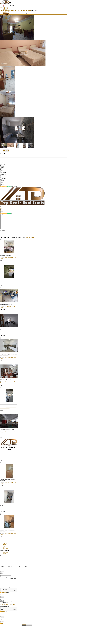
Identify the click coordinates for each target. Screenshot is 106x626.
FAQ (3, 545)
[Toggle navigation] (10, 3)
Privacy (4, 547)
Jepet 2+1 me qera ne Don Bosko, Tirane (15, 10)
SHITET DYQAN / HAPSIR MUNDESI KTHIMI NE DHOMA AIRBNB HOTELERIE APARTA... (8, 404)
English (6, 16)
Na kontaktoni (5, 552)
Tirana (7, 153)
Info (1, 208)
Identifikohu (7, 10)
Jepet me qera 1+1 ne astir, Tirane (5, 255)
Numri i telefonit (3, 577)
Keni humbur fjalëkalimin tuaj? (5, 604)
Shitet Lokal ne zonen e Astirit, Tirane (6, 304)
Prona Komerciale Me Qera (10, 281)
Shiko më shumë (29, 237)
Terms (4, 546)
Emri (1, 572)
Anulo (8, 592)
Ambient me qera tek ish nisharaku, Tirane (7, 429)
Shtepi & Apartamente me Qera (10, 257)
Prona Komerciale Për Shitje (10, 306)
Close (2, 623)
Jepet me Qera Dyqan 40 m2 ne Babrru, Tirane (7, 279)
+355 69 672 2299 (3, 186)
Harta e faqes (5, 553)
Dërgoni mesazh (3, 592)
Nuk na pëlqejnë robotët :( (5, 587)
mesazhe (4, 586)
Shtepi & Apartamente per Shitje (11, 331)
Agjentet (4, 544)
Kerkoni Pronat (5, 8)
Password (2, 600)
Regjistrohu (7, 11)
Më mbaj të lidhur (5, 602)
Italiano (6, 18)
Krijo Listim (6, 14)
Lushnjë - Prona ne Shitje (4, 408)
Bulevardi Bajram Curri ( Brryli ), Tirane (7, 379)
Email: (1, 598)
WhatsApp (9, 186)
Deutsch (6, 17)
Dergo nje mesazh (14, 186)
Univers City (5, 543)
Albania (6, 15)
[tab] (6, 150)
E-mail (1, 574)
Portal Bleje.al (5, 548)
